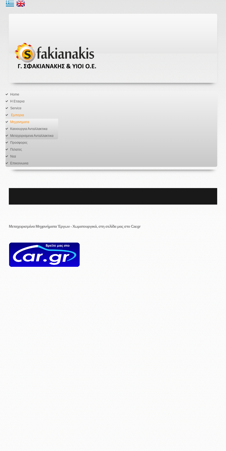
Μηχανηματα (19, 122)
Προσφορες (19, 143)
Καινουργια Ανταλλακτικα (28, 129)
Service (15, 108)
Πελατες (16, 149)
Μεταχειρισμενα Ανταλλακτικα (31, 136)
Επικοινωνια (19, 163)
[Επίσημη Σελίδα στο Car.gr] (44, 258)
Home (14, 94)
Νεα (13, 156)
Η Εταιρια (17, 101)
